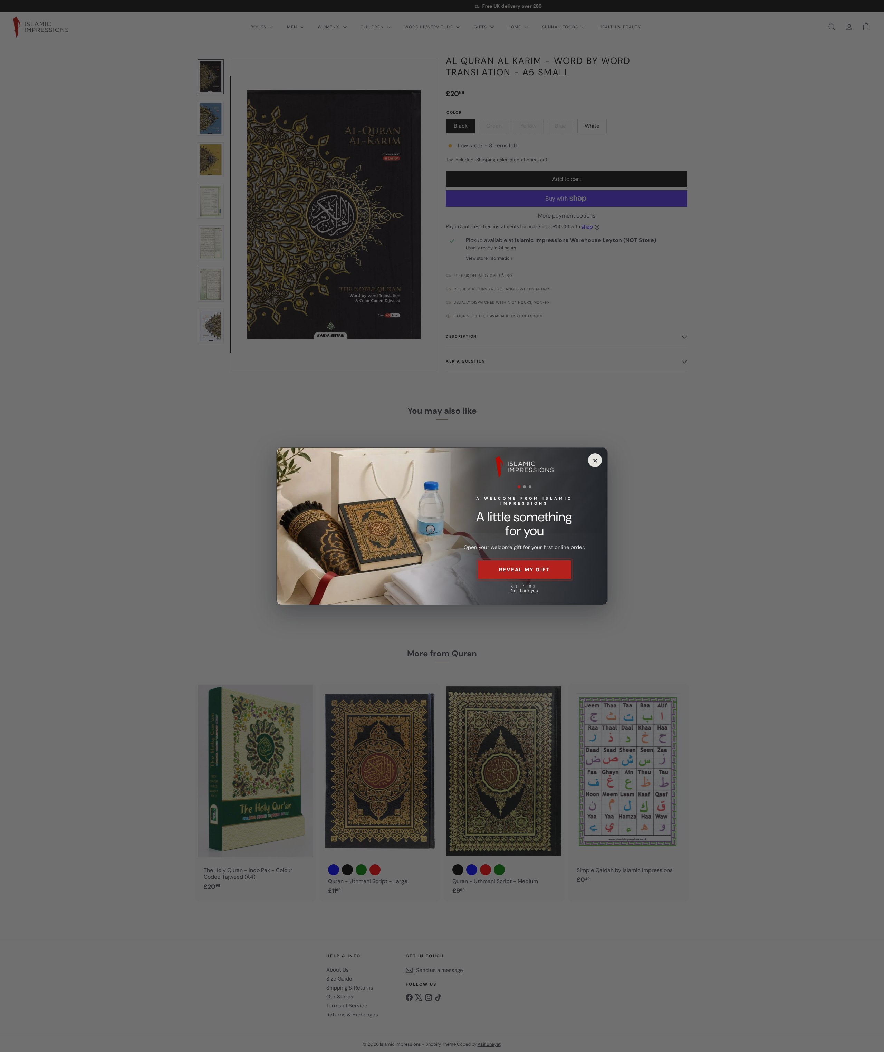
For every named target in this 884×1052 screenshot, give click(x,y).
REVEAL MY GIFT (524, 569)
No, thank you (524, 590)
